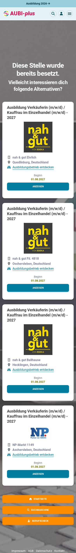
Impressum (18, 550)
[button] (69, 13)
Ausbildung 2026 (37, 3)
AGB (31, 550)
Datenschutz (44, 550)
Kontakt (59, 550)
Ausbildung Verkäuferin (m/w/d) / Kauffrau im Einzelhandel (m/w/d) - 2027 (37, 112)
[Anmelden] (61, 13)
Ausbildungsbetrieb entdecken (33, 167)
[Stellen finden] (53, 13)
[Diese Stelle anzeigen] (38, 137)
